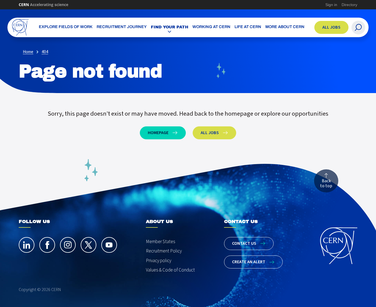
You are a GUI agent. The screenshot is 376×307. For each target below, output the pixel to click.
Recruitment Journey (122, 27)
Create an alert (248, 262)
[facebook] (47, 245)
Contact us (244, 243)
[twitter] (88, 245)
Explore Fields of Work (65, 27)
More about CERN (284, 27)
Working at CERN (211, 27)
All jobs (331, 27)
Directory (349, 4)
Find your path (169, 27)
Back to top (326, 183)
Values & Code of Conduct (170, 270)
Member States (160, 241)
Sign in (331, 4)
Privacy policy (158, 260)
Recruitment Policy (164, 251)
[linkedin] (26, 245)
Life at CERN (248, 27)
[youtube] (109, 245)
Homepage (158, 133)
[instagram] (68, 245)
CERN (43, 4)
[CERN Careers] (20, 27)
